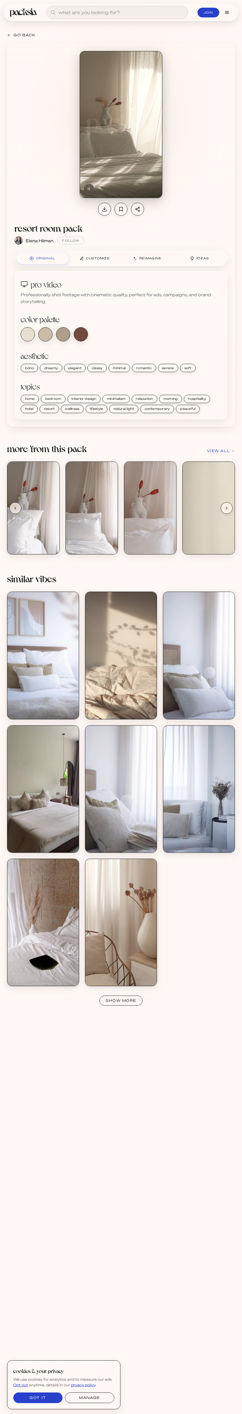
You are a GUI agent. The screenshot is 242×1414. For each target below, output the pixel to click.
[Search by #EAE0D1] (28, 334)
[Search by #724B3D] (81, 334)
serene (168, 368)
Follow (70, 240)
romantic (144, 368)
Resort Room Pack (32, 541)
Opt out (20, 1385)
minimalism (116, 399)
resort (49, 409)
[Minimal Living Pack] (199, 789)
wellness (72, 409)
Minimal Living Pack (188, 839)
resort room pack (48, 228)
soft (188, 368)
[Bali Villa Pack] (43, 789)
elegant (74, 368)
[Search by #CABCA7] (45, 334)
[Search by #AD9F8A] (63, 334)
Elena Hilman (39, 240)
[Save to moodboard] (121, 209)
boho (29, 368)
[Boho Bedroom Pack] (43, 655)
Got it (38, 1397)
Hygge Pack (103, 973)
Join (208, 12)
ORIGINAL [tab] (45, 258)
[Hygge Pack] (121, 922)
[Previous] (15, 508)
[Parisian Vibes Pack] (121, 655)
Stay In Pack (25, 973)
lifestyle (96, 409)
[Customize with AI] (51, 492)
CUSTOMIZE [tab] (98, 258)
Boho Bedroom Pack (33, 706)
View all (218, 451)
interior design (83, 399)
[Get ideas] (51, 503)
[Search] (52, 12)
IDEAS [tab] (203, 258)
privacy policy (83, 1385)
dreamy (51, 368)
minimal (119, 368)
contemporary (157, 409)
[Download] (104, 209)
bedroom (53, 399)
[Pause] (89, 189)
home (30, 399)
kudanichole (25, 844)
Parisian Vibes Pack (110, 706)
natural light (124, 409)
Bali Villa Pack (27, 839)
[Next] (227, 508)
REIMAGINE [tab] (150, 258)
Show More (121, 1000)
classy (97, 368)
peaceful (187, 409)
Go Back (25, 35)
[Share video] (137, 209)
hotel (29, 409)
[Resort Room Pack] (33, 508)
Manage (89, 1397)
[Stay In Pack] (43, 922)
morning (170, 399)
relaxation (144, 399)
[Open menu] (227, 12)
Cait (18, 978)
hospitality (197, 399)
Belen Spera (25, 711)
